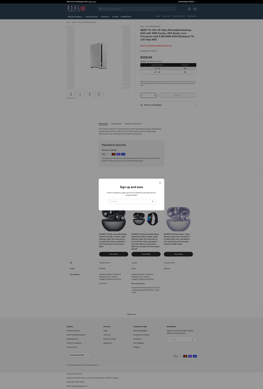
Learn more (92, 2)
